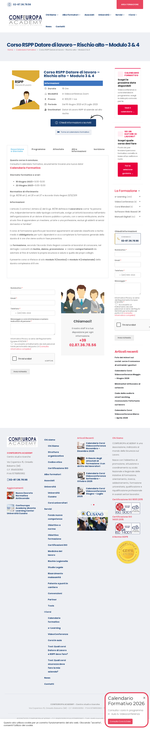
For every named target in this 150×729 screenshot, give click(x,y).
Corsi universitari (57, 502)
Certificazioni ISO (57, 545)
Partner (52, 599)
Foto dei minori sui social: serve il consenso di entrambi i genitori (127, 361)
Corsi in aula (55, 640)
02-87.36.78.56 (22, 4)
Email (14, 298)
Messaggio (120, 281)
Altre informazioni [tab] (79, 150)
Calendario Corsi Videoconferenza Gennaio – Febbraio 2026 (91, 517)
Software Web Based (126, 211)
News (48, 26)
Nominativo (17, 288)
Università (103, 14)
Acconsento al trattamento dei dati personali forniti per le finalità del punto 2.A (33, 346)
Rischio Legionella (58, 561)
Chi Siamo (53, 445)
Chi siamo (51, 14)
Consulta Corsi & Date (120, 721)
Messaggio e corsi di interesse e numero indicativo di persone (29, 320)
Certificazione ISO (58, 468)
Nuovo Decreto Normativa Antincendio (24, 496)
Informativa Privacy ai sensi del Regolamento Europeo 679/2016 (127, 300)
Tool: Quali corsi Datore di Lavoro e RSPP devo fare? (58, 650)
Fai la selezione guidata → (127, 169)
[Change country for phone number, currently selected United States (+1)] (14, 313)
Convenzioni (55, 593)
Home (10, 50)
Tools (51, 605)
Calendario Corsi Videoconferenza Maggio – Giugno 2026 (127, 374)
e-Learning (120, 196)
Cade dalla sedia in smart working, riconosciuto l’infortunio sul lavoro (92, 489)
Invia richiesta (20, 371)
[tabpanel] (57, 216)
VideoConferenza (124, 201)
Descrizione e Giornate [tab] (17, 150)
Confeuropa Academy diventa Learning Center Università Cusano (21, 509)
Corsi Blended (122, 206)
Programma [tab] (38, 149)
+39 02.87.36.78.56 (82, 343)
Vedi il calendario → (128, 109)
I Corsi (132, 14)
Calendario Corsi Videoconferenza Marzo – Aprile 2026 (127, 414)
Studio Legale (55, 567)
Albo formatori (70, 14)
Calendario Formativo (26, 50)
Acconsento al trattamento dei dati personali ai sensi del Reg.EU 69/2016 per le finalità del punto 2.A (127, 309)
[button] (91, 529)
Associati (89, 14)
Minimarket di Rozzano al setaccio (94, 476)
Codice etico (55, 462)
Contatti (60, 26)
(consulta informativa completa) (30, 347)
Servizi (118, 14)
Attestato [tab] (58, 149)
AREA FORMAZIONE (130, 4)
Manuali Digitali (123, 216)
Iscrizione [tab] (99, 149)
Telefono (15, 309)
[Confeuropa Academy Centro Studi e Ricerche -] (25, 21)
